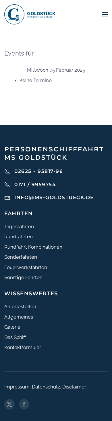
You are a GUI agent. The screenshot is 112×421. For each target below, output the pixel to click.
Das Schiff (15, 337)
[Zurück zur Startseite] (29, 14)
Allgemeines (18, 317)
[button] (105, 14)
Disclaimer (74, 387)
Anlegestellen (20, 306)
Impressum (17, 387)
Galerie (12, 327)
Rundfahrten (18, 236)
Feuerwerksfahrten (25, 267)
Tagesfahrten (19, 226)
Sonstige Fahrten (23, 277)
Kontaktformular (22, 347)
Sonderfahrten (20, 257)
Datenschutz (46, 387)
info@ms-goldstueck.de (54, 197)
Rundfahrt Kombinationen (33, 247)
